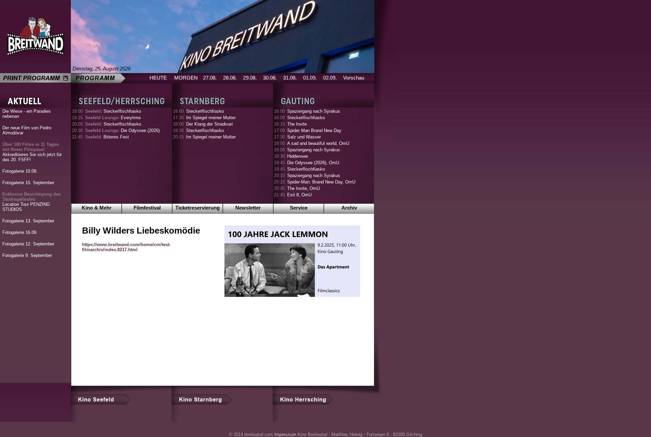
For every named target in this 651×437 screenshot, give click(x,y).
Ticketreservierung (197, 208)
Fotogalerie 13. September (28, 220)
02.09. (330, 78)
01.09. (310, 78)
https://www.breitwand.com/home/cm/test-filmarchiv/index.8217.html (126, 247)
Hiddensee (297, 156)
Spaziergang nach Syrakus (313, 111)
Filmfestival (147, 208)
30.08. (270, 78)
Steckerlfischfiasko (113, 111)
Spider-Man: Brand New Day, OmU (321, 181)
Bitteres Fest (107, 136)
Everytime (113, 117)
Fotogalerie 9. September (27, 255)
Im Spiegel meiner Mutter (211, 117)
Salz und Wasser (304, 136)
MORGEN (186, 78)
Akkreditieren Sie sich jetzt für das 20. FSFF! (32, 152)
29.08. (250, 78)
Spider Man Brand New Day (314, 130)
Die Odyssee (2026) (122, 130)
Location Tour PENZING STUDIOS (31, 202)
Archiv (349, 208)
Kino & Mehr (97, 208)
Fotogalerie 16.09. (20, 232)
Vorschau (353, 78)
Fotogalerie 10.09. (20, 171)
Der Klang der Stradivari (209, 124)
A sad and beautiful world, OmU (318, 143)
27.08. (210, 78)
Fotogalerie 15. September (28, 182)
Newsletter (248, 208)
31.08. (290, 78)
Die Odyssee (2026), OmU (313, 162)
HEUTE (158, 78)
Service (299, 208)
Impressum (285, 434)
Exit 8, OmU (299, 194)
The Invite (297, 124)
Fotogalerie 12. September (28, 243)
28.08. (230, 78)
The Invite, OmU (303, 188)
